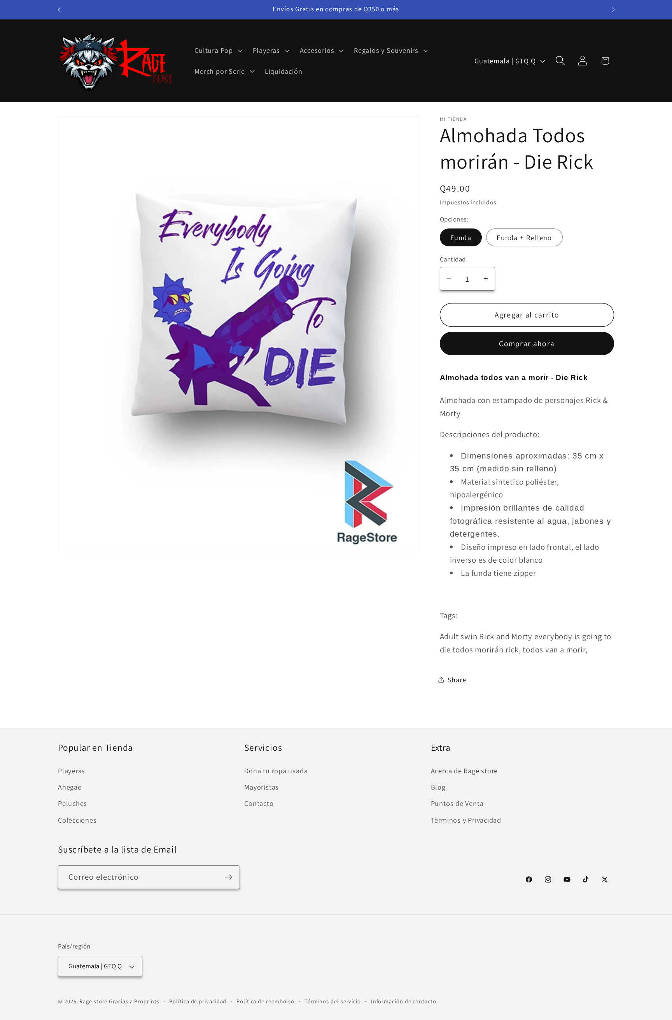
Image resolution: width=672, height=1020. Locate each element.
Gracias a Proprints (134, 1001)
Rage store (93, 1001)
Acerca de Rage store (464, 770)
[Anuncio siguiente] (613, 9)
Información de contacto (403, 1001)
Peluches (72, 803)
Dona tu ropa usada (276, 770)
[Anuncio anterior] (59, 9)
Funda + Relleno (524, 237)
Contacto (258, 803)
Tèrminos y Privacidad (466, 820)
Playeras (71, 770)
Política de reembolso (265, 1001)
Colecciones (77, 820)
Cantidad (453, 259)
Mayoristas (261, 787)
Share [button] (457, 679)
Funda (461, 237)
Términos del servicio (332, 1001)
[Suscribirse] (228, 877)
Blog (438, 787)
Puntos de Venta (457, 803)
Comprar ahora (527, 343)
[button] (218, 50)
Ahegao (70, 787)
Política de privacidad (197, 1001)
